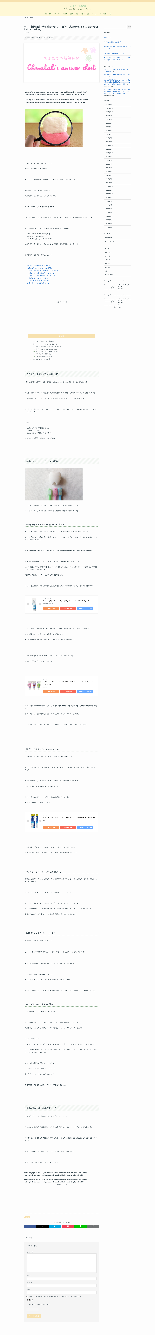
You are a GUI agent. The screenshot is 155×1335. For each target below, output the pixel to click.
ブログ (108, 248)
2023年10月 (109, 112)
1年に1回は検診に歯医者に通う (39, 280)
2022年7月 (109, 164)
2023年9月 (109, 115)
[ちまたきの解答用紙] (77, 7)
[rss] (130, 1)
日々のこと (109, 263)
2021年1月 (109, 227)
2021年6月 (109, 208)
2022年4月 (109, 171)
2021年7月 (109, 205)
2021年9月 (109, 197)
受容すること (108, 37)
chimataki (108, 71)
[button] (30, 1226)
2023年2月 (109, 138)
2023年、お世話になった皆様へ (113, 42)
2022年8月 (109, 160)
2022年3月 (109, 175)
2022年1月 (109, 182)
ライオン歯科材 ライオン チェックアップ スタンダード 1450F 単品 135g (66, 601)
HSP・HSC (109, 237)
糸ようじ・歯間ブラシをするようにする (42, 275)
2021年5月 (109, 212)
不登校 (108, 256)
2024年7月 (109, 104)
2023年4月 (109, 130)
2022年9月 (109, 156)
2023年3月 (109, 134)
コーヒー (108, 245)
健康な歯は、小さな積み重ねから (38, 283)
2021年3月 (109, 220)
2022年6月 (109, 167)
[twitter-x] (128, 1)
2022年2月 (109, 179)
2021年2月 (109, 223)
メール (29, 1282)
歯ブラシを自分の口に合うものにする (41, 273)
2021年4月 (109, 216)
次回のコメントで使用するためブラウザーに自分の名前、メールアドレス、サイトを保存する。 (55, 1296)
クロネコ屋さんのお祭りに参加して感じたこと (117, 69)
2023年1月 (109, 141)
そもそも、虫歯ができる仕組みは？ (38, 265)
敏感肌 (108, 259)
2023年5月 (109, 127)
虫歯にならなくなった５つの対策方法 (39, 268)
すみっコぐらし (110, 241)
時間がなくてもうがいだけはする (40, 278)
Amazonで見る (51, 608)
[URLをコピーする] (93, 1226)
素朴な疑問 (109, 274)
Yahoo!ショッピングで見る (85, 608)
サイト (28, 1289)
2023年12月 (109, 108)
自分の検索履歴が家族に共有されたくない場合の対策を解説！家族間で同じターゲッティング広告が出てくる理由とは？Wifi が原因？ (117, 82)
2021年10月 (109, 194)
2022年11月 (109, 149)
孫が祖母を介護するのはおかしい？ (114, 53)
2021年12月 (109, 186)
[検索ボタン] (110, 14)
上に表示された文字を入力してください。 (38, 1304)
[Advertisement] (61, 316)
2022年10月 (109, 153)
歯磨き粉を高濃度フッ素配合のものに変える (43, 270)
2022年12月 (109, 145)
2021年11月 (109, 190)
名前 (29, 1275)
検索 (129, 27)
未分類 (27, 1217)
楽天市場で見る (68, 608)
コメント (30, 1252)
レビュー (108, 252)
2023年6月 (109, 123)
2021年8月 (109, 201)
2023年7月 (109, 119)
